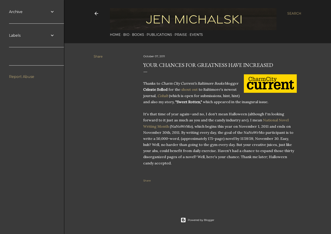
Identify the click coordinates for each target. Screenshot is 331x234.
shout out (189, 89)
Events (196, 35)
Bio (126, 35)
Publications (159, 35)
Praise (181, 35)
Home (115, 35)
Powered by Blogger (201, 220)
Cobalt (162, 95)
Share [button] (98, 57)
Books (138, 35)
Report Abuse (21, 77)
